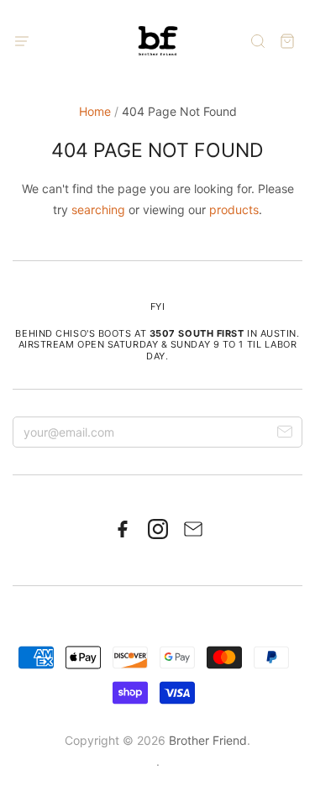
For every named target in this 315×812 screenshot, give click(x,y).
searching (98, 209)
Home (95, 111)
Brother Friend (208, 740)
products (234, 209)
